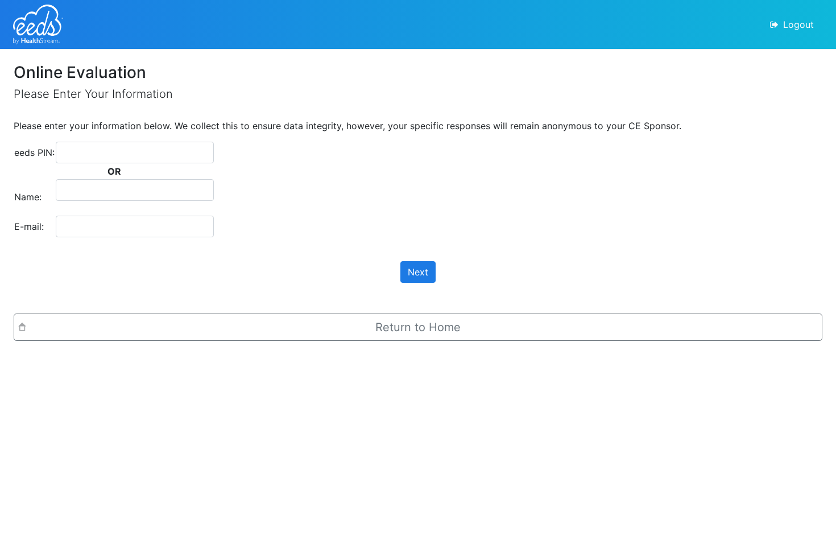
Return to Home (418, 327)
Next (418, 272)
